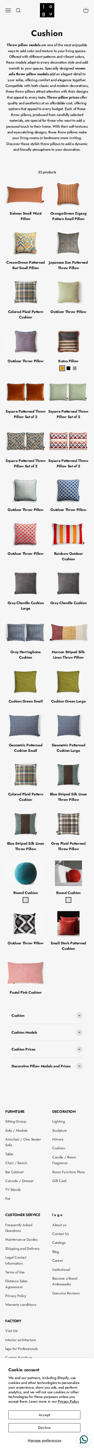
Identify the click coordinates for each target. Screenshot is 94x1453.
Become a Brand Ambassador (64, 1281)
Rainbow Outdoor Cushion (68, 556)
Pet (7, 1198)
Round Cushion (25, 892)
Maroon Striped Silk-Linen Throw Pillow (68, 654)
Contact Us (60, 1233)
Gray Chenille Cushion (68, 602)
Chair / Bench (16, 1162)
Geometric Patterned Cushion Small (25, 747)
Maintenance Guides (21, 1239)
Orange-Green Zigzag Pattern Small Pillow (68, 216)
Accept (44, 1414)
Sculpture (59, 1130)
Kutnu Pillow (68, 361)
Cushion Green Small (26, 701)
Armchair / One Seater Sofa (23, 1142)
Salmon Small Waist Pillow (26, 216)
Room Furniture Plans (68, 1172)
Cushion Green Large (68, 701)
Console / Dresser (19, 1180)
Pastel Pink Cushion (25, 992)
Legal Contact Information (15, 1260)
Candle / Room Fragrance (64, 1160)
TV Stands (13, 1189)
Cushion (58, 1148)
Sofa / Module (16, 1130)
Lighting (58, 1121)
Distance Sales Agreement (16, 1283)
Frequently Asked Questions (18, 1227)
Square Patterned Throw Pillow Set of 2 (25, 414)
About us (59, 1224)
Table (9, 1154)
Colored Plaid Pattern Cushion (25, 314)
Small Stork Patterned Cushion (68, 945)
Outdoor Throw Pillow (68, 311)
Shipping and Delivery (22, 1248)
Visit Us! (11, 1330)
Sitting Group (15, 1121)
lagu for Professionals (21, 1348)
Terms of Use (15, 1272)
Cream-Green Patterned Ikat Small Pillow (25, 265)
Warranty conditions (20, 1304)
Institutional (61, 1269)
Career (57, 1260)
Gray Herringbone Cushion (25, 654)
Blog (55, 1251)
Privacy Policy (68, 1401)
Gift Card (59, 1180)
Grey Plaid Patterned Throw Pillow (68, 846)
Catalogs (58, 1242)
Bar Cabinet (14, 1172)
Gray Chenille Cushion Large (26, 605)
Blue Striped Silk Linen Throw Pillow (68, 797)
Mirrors (57, 1139)
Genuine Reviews (66, 1293)
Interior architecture (20, 1339)
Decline (44, 1427)
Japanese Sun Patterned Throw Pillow (68, 265)
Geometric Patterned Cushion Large (68, 747)
